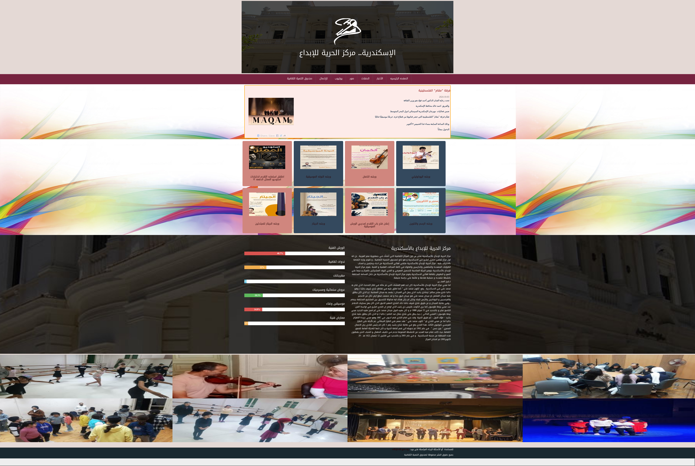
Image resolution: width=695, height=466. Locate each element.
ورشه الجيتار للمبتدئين (267, 223)
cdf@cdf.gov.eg (399, 449)
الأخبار (380, 78)
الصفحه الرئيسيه (399, 78)
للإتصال (323, 78)
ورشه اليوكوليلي (421, 176)
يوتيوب (338, 78)
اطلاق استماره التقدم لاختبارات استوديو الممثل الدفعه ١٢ (267, 178)
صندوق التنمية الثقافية (299, 78)
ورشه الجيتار (318, 223)
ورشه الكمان (369, 176)
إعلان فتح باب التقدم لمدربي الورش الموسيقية (369, 225)
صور (352, 78)
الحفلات (365, 78)
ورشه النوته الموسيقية (318, 176)
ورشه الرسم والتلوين (420, 223)
